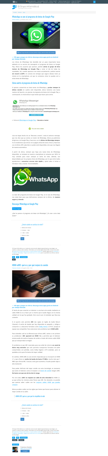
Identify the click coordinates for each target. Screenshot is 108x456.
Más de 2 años (25, 235)
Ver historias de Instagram (64, 2)
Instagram (14, 252)
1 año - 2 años (25, 232)
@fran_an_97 (23, 448)
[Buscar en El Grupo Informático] (94, 2)
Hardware (15, 440)
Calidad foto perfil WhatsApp (35, 2)
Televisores (21, 440)
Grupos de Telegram (76, 1)
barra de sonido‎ (46, 371)
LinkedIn (30, 448)
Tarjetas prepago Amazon (64, 1)
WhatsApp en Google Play (27, 120)
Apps (14, 259)
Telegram (25, 252)
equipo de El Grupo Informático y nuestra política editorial (27, 251)
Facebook (55, 251)
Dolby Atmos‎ (43, 326)
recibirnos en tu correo (34, 252)
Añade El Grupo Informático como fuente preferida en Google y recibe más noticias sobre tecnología (37, 52)
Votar (22, 238)
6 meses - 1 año (26, 230)
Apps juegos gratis (32, 1)
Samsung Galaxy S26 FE (42, 1)
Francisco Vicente (16, 268)
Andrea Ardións (15, 19)
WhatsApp (20, 252)
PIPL (56, 2)
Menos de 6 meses (26, 227)
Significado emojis (75, 2)
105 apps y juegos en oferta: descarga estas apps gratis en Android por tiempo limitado (35, 58)
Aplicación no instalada (48, 2)
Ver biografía (25, 451)
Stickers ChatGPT (53, 1)
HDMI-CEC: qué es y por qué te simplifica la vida (30, 396)
